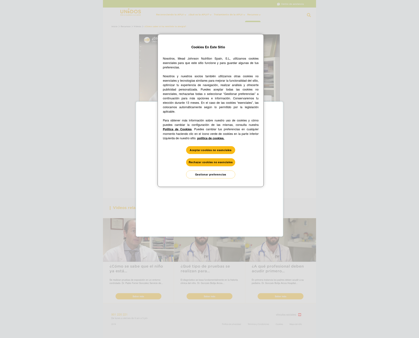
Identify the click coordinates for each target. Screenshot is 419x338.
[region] (210, 110)
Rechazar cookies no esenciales (211, 162)
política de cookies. (210, 138)
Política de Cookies (177, 129)
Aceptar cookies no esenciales (211, 150)
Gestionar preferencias (210, 174)
